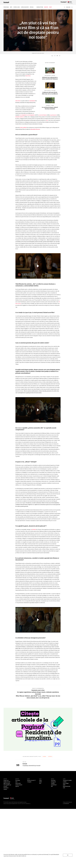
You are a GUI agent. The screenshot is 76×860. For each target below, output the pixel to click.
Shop (50, 7)
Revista (46, 7)
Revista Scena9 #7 (31, 780)
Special (32, 7)
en (67, 7)
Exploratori (48, 75)
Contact (5, 789)
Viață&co (48, 105)
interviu (50, 756)
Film (39, 756)
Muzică (53, 75)
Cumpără (29, 781)
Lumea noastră (25, 7)
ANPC (64, 784)
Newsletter (6, 787)
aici (25, 856)
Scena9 (38, 41)
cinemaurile (32, 100)
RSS (52, 786)
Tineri (52, 105)
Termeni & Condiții (67, 780)
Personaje (6, 7)
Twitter (57, 56)
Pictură (53, 90)
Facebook (53, 780)
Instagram (53, 781)
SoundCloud (53, 784)
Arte (11, 7)
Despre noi (6, 780)
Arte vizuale (47, 90)
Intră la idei (16, 7)
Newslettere (40, 7)
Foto (40, 783)
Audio (40, 781)
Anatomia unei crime (38, 690)
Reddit (59, 56)
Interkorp (66, 803)
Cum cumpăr (66, 783)
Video (40, 780)
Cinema (44, 756)
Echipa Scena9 (7, 781)
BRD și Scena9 (7, 783)
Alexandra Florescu (35, 129)
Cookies (64, 781)
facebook (55, 56)
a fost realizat (23, 127)
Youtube (53, 783)
